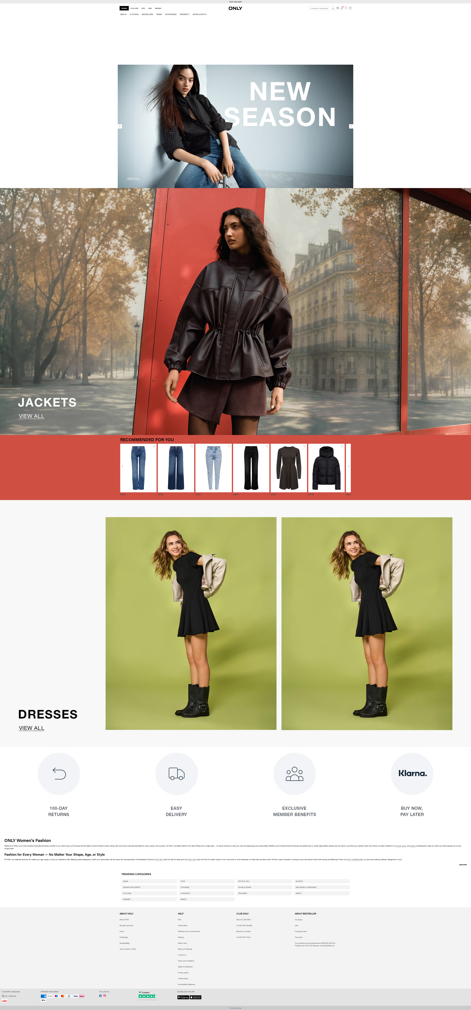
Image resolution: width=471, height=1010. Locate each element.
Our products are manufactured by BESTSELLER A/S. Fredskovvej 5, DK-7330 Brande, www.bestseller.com (315, 944)
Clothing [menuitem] (134, 14)
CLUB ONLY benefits (244, 925)
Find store (298, 937)
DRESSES (126, 899)
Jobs (296, 925)
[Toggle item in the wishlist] (154, 446)
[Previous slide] (120, 126)
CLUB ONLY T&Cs (243, 937)
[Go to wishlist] (346, 8)
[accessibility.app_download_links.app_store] (195, 999)
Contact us (182, 955)
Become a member (243, 931)
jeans (404, 846)
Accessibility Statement (186, 984)
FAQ (179, 919)
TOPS (183, 881)
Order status (182, 925)
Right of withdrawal (185, 966)
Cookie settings (235, 1008)
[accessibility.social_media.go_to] (100, 996)
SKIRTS (298, 893)
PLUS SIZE (127, 893)
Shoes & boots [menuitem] (199, 14)
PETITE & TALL (244, 881)
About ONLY (126, 913)
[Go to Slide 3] (240, 184)
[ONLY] (235, 9)
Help (181, 913)
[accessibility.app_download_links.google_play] (183, 999)
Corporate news (301, 931)
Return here (182, 943)
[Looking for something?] (333, 8)
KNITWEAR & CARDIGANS (306, 887)
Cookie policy (183, 978)
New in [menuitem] (123, 14)
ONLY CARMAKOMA (355, 859)
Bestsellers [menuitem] (147, 14)
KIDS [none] (143, 8)
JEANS (125, 881)
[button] (138, 468)
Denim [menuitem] (159, 14)
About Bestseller (305, 913)
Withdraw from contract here (189, 931)
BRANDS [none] (158, 8)
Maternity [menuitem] (184, 14)
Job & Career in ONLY (128, 949)
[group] (138, 471)
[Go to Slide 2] (235, 184)
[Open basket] (350, 8)
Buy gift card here (126, 925)
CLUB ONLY (242, 913)
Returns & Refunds (185, 949)
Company (298, 919)
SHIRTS (183, 899)
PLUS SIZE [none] (134, 8)
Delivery (181, 937)
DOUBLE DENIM (244, 887)
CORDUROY (185, 893)
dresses (398, 846)
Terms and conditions (186, 960)
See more (463, 865)
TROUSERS (185, 887)
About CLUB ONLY (243, 919)
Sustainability (124, 943)
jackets (412, 846)
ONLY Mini (159, 859)
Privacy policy (183, 972)
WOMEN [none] (124, 8)
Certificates (124, 937)
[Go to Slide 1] (231, 184)
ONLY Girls (192, 859)
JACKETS (299, 881)
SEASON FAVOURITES (131, 887)
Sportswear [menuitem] (171, 14)
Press (122, 931)
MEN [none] (150, 8)
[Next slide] (351, 126)
